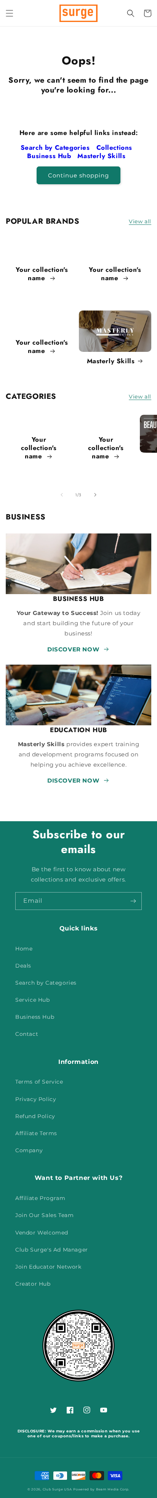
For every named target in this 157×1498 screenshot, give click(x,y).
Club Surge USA (57, 1489)
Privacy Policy (35, 1099)
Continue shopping (78, 175)
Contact (26, 1034)
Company (29, 1150)
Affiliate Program (40, 1198)
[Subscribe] (133, 901)
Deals (23, 965)
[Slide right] (95, 494)
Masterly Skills (102, 155)
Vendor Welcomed (41, 1232)
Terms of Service (39, 1081)
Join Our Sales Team (44, 1215)
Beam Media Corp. (113, 1489)
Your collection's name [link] (42, 273)
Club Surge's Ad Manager (51, 1249)
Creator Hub (33, 1283)
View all (140, 221)
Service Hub (32, 999)
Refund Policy (35, 1116)
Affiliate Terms (36, 1133)
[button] (9, 13)
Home (23, 948)
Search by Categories (56, 147)
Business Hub (50, 155)
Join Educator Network (48, 1266)
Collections (115, 147)
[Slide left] (61, 494)
